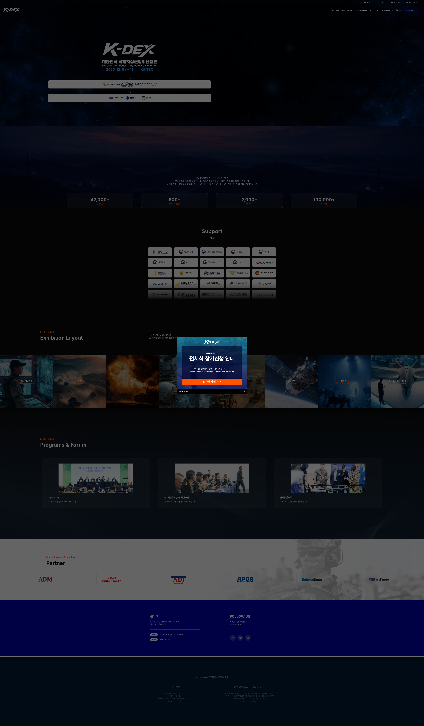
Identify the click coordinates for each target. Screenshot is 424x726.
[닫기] (244, 391)
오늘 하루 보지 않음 (183, 391)
